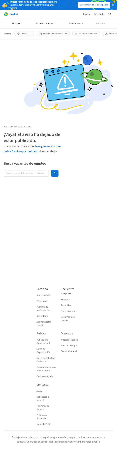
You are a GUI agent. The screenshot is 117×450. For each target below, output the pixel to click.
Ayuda (39, 391)
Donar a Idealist (69, 351)
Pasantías (66, 305)
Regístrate (99, 14)
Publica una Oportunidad (43, 341)
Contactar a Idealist (42, 398)
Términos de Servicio (42, 407)
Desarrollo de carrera (68, 318)
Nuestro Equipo (69, 345)
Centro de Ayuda (44, 376)
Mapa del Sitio (43, 424)
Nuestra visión (43, 295)
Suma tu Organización (43, 350)
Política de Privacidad (42, 416)
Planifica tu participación (43, 308)
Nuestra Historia (69, 339)
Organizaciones (69, 311)
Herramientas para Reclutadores (46, 369)
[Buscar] (109, 14)
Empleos (65, 299)
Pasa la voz (42, 301)
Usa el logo (42, 316)
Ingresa (86, 14)
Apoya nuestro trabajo (43, 323)
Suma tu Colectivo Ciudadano (45, 359)
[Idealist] (11, 14)
